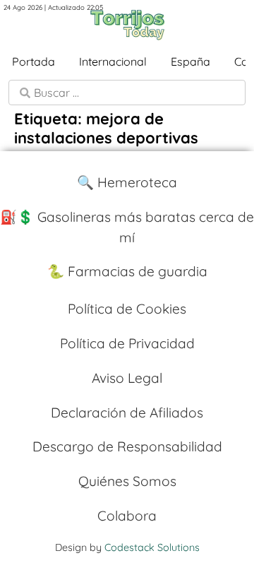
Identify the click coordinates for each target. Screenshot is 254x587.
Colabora (127, 515)
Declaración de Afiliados (127, 412)
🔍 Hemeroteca (127, 182)
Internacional (113, 61)
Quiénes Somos (127, 481)
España (190, 61)
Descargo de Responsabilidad (127, 446)
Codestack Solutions (152, 547)
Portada (33, 61)
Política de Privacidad (127, 343)
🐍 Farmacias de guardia (127, 271)
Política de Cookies (127, 308)
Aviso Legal (127, 377)
